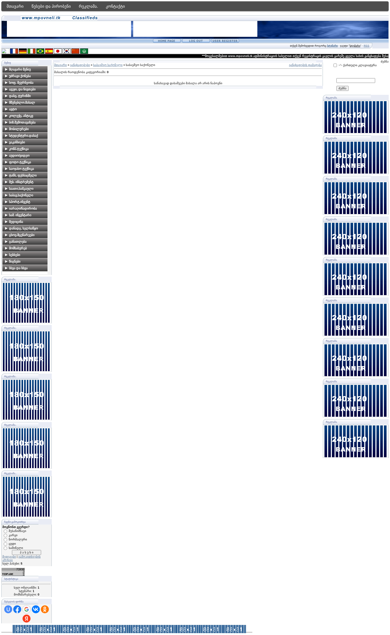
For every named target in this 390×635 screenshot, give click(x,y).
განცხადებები (80, 64)
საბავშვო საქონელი (108, 64)
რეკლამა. (88, 6)
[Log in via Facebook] (17, 609)
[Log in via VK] (36, 609)
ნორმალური (18, 539)
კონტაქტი (115, 6)
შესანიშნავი (17, 530)
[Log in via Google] (26, 609)
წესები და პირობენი (51, 6)
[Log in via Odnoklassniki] (45, 609)
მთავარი (15, 6)
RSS (366, 45)
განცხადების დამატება (305, 64)
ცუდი (12, 543)
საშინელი (16, 547)
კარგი (13, 535)
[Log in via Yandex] (27, 619)
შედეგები (9, 556)
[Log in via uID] (8, 609)
